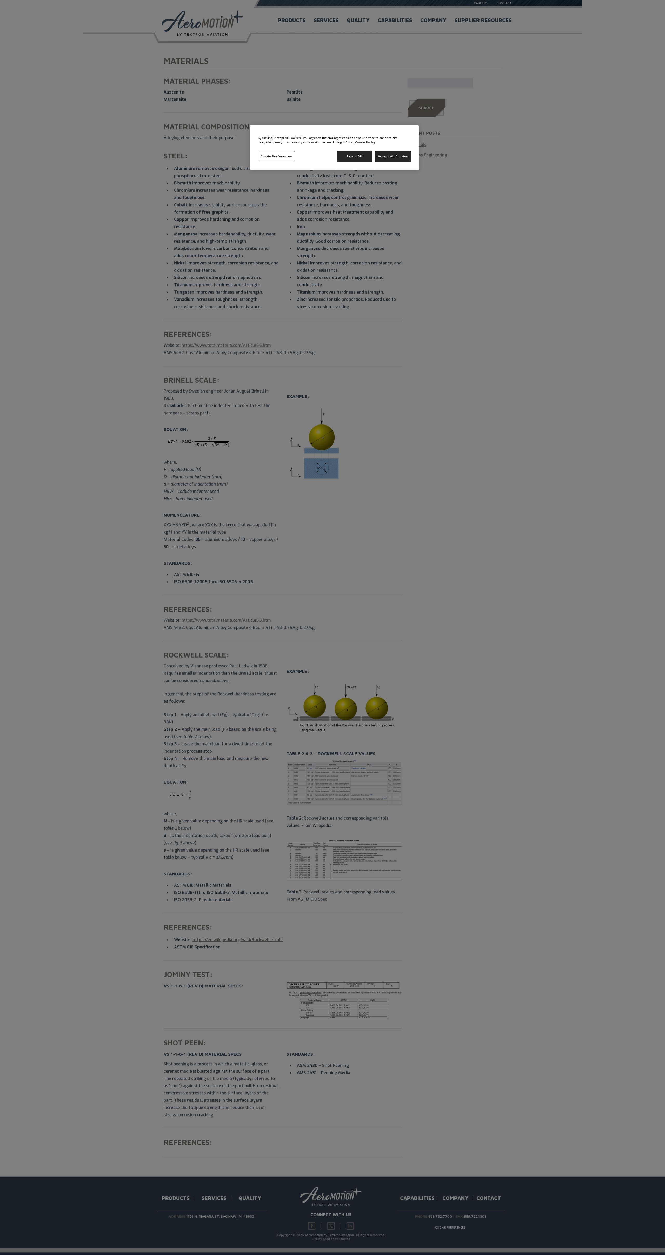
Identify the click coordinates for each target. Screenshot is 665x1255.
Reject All (355, 156)
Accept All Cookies (393, 156)
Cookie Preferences (276, 156)
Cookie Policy (365, 142)
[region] (334, 147)
